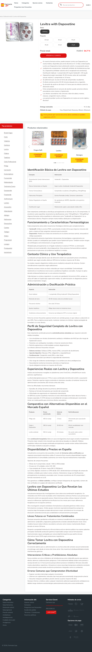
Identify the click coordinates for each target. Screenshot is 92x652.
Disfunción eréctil (8, 16)
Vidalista (7, 141)
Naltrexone (7, 219)
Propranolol (8, 240)
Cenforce (7, 145)
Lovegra (6, 244)
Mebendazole (8, 182)
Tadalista (7, 158)
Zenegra (79, 155)
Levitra (6, 149)
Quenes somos (37, 3)
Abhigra (6, 215)
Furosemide (8, 178)
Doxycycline (8, 224)
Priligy (6, 166)
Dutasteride (8, 191)
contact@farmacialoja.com (54, 605)
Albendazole (8, 211)
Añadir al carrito (53, 56)
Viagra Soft (38, 150)
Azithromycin (8, 199)
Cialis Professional (10, 162)
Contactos (49, 3)
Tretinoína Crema (9, 186)
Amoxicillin (7, 207)
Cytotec (6, 228)
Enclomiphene (8, 174)
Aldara (6, 236)
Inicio (1, 16)
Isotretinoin (8, 252)
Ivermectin (7, 170)
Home (16, 3)
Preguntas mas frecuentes (23, 7)
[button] (37, 155)
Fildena (6, 153)
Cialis (6, 137)
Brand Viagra (8, 133)
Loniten (6, 203)
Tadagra (6, 232)
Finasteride (7, 195)
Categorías (25, 3)
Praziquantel (8, 248)
